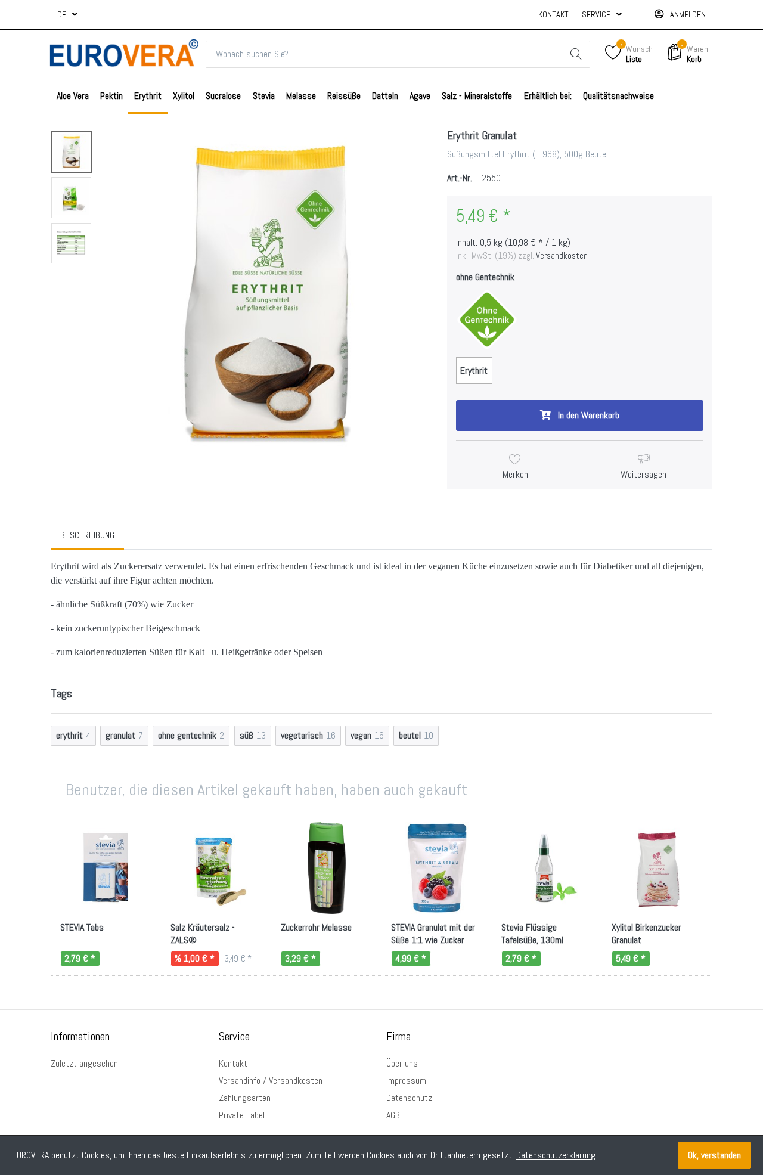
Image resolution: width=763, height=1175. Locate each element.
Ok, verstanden (714, 1155)
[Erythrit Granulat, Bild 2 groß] (71, 197)
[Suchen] (576, 54)
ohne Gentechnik (485, 277)
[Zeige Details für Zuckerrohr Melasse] (327, 868)
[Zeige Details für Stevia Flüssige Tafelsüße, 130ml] (547, 868)
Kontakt (553, 14)
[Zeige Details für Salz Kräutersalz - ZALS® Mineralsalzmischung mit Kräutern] (216, 868)
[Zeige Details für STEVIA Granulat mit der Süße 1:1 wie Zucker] (437, 868)
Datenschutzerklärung (555, 1155)
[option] (266, 292)
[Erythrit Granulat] (266, 292)
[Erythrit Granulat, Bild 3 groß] (71, 243)
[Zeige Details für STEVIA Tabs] (106, 868)
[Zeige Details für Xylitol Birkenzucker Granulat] (657, 868)
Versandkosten (562, 255)
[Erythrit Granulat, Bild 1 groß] (71, 151)
